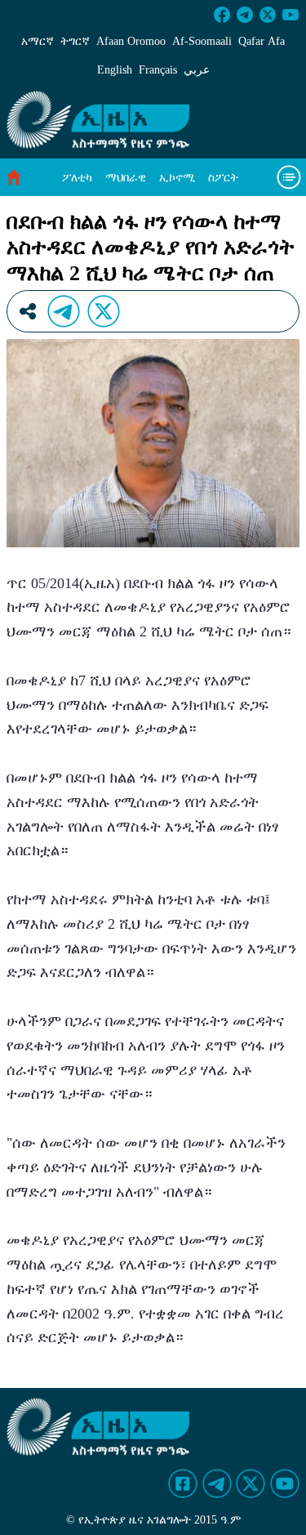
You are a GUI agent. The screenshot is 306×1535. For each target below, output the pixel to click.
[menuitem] (77, 177)
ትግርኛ (75, 41)
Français (158, 70)
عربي (197, 70)
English (114, 70)
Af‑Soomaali (202, 41)
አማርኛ (37, 41)
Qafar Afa (261, 41)
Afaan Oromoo (131, 41)
